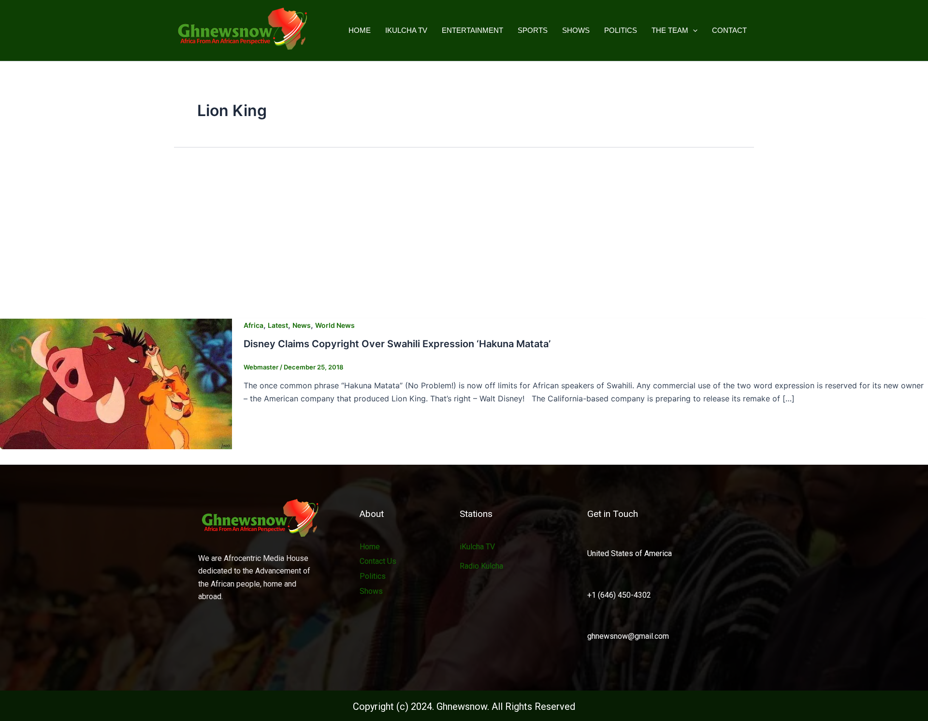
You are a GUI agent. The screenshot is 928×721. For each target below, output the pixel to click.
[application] (692, 30)
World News (335, 325)
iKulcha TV (406, 30)
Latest (278, 325)
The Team (670, 30)
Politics (620, 30)
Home (359, 30)
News (301, 325)
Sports (533, 30)
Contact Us (378, 561)
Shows (576, 30)
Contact (729, 30)
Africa (253, 325)
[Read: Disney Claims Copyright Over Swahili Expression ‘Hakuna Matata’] (116, 383)
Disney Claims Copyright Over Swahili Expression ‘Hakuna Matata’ (397, 344)
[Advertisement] (464, 235)
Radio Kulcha (481, 566)
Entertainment (472, 30)
